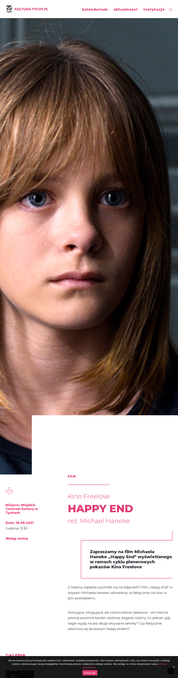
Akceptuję (89, 672)
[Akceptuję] (173, 667)
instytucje (154, 9)
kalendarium (95, 9)
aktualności (126, 9)
